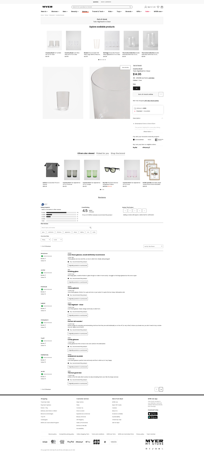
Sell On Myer (116, 422)
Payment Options (46, 405)
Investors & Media (117, 414)
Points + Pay (44, 408)
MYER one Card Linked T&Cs (126, 434)
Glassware (52, 15)
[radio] (136, 88)
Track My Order (45, 402)
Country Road (137, 69)
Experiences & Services (83, 414)
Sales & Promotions (82, 422)
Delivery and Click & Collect (49, 411)
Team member (151, 434)
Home (42, 15)
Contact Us (79, 408)
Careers (114, 408)
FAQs (77, 405)
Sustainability (116, 417)
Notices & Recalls (81, 425)
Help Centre (80, 402)
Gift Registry (80, 419)
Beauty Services (81, 417)
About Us (114, 411)
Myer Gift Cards (116, 405)
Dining (46, 15)
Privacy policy (140, 434)
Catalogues (44, 419)
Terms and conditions (98, 434)
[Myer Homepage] (47, 8)
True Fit (43, 417)
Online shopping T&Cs (83, 434)
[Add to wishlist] (161, 94)
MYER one (115, 402)
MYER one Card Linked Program (50, 422)
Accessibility (80, 428)
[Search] (131, 7)
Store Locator (80, 411)
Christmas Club (116, 419)
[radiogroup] (148, 88)
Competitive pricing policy (66, 434)
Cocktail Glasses (60, 15)
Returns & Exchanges (47, 414)
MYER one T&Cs (111, 434)
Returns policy (53, 434)
